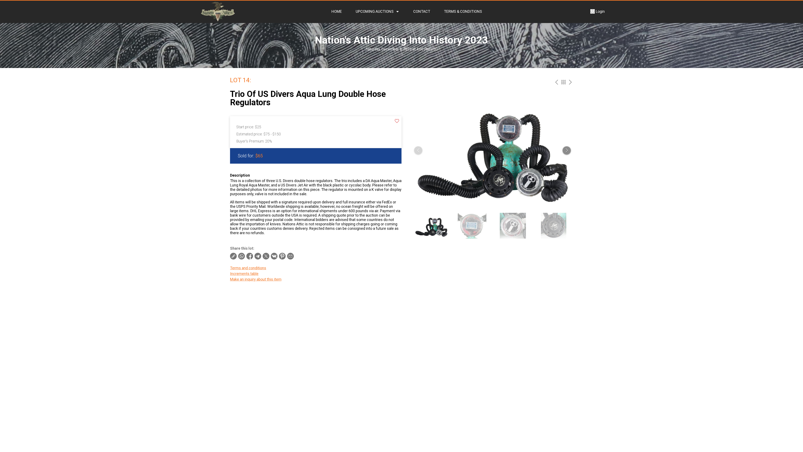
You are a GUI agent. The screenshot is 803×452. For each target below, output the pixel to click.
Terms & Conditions (463, 11)
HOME (336, 11)
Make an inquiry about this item (255, 279)
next (570, 82)
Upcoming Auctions (375, 11)
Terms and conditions (248, 268)
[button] (567, 150)
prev (556, 82)
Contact (421, 11)
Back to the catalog (563, 82)
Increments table (244, 273)
